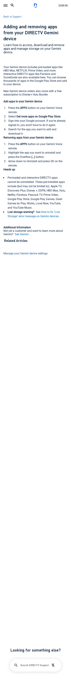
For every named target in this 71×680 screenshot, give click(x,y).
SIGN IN (63, 5)
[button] (5, 5)
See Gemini (21, 234)
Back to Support (12, 16)
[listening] (53, 665)
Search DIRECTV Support (34, 665)
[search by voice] (53, 665)
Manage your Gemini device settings (25, 253)
